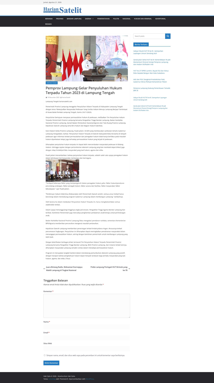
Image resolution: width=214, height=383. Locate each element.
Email (46, 332)
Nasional (127, 19)
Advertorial (160, 19)
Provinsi (59, 19)
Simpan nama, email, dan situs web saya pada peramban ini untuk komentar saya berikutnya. (85, 355)
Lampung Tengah (52, 83)
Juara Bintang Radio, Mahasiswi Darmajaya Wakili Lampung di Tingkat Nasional (64, 269)
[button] (92, 18)
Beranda (48, 19)
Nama (46, 322)
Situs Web (47, 343)
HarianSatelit (66, 97)
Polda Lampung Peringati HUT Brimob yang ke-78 (109, 269)
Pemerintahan (103, 19)
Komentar (48, 291)
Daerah (88, 19)
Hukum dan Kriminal (143, 19)
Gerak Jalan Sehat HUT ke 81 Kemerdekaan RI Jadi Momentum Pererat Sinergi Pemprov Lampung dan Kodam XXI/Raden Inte (151, 62)
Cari (168, 36)
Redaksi (48, 24)
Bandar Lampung (74, 19)
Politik (116, 19)
